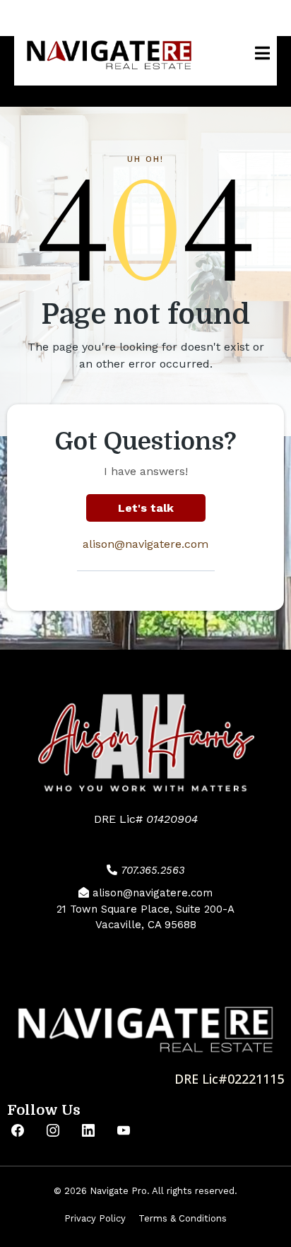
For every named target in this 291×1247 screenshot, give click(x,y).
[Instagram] (53, 1130)
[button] (260, 53)
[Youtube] (123, 1130)
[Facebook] (17, 1130)
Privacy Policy (95, 1218)
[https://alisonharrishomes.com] (109, 53)
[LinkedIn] (88, 1130)
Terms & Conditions (182, 1218)
